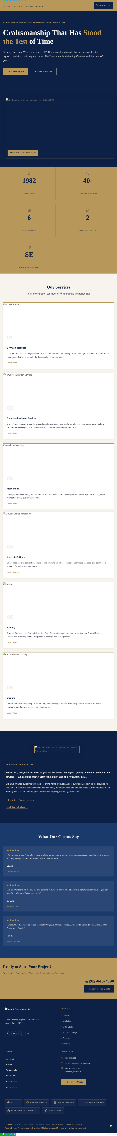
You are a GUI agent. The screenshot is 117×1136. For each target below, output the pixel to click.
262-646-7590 (104, 5)
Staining (66, 1044)
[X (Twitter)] (20, 1033)
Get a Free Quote (16, 71)
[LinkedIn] (27, 1033)
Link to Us (78, 1125)
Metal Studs (68, 1027)
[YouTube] (14, 1033)
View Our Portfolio (44, 71)
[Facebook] (7, 1033)
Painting (66, 1038)
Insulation (67, 1021)
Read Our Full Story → (17, 807)
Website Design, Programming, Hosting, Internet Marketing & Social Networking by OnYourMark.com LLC (45, 1128)
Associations (11, 1087)
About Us (10, 1059)
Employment (11, 1081)
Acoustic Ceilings (70, 1032)
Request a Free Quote (99, 989)
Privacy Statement (58, 1125)
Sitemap (70, 1125)
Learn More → (13, 363)
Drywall (66, 1016)
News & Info (11, 1076)
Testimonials (11, 1070)
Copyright (8, 1125)
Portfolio (9, 1064)
